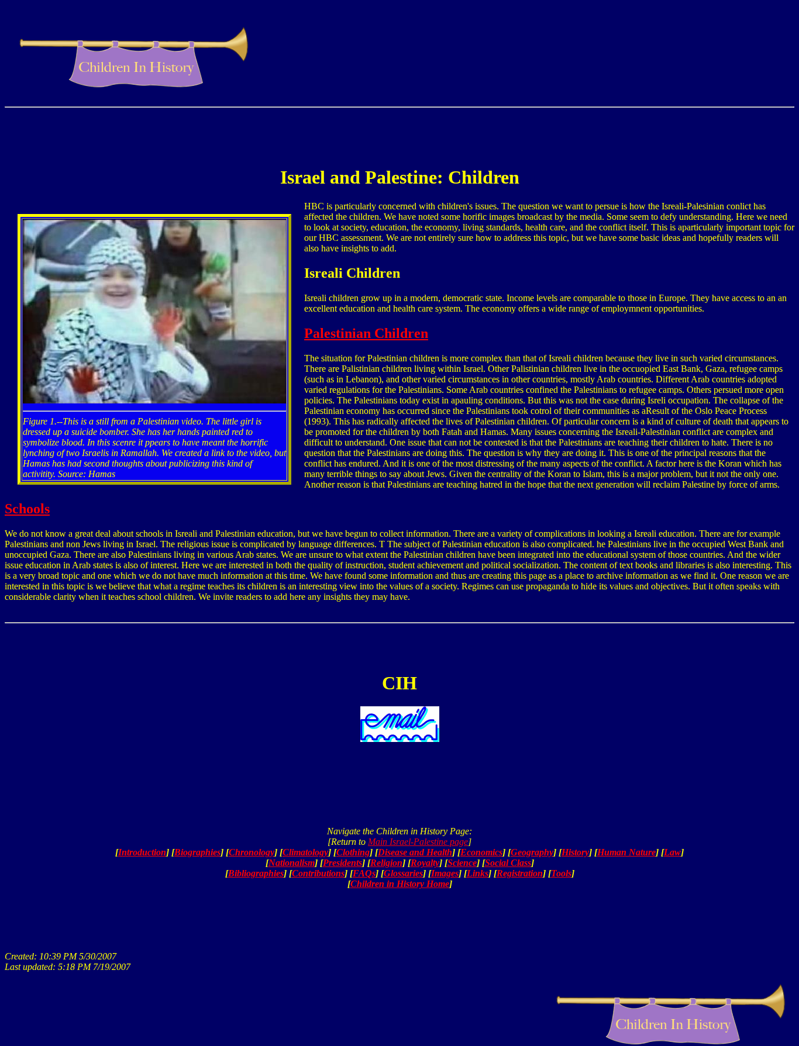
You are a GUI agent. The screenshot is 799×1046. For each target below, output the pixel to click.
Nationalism (291, 863)
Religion (386, 863)
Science (462, 863)
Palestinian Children (366, 333)
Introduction (142, 852)
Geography (532, 852)
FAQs (364, 873)
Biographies (197, 852)
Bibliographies (256, 873)
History (575, 852)
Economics (481, 852)
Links (477, 873)
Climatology (305, 852)
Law (672, 852)
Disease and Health (415, 852)
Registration (520, 873)
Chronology (251, 852)
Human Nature (626, 852)
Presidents (342, 863)
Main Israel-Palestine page (418, 842)
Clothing (353, 852)
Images (445, 873)
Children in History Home (399, 884)
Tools (561, 873)
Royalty (425, 863)
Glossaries (403, 873)
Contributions (318, 873)
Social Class (508, 863)
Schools (27, 508)
